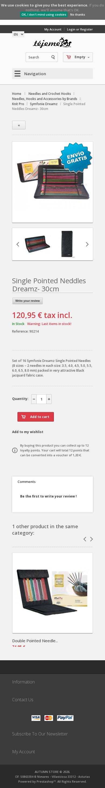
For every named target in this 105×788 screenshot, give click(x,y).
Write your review (27, 300)
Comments (27, 481)
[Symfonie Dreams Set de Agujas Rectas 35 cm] (37, 255)
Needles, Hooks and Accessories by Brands (44, 98)
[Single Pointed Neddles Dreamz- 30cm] (52, 218)
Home (16, 93)
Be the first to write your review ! (48, 496)
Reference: (20, 331)
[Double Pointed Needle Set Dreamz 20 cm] (52, 631)
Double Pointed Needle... (35, 640)
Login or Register (80, 29)
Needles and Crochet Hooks (50, 93)
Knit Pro (18, 104)
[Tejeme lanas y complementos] (52, 42)
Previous (17, 244)
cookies (22, 5)
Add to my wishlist (27, 432)
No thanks (77, 14)
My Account (52, 29)
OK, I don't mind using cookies (44, 14)
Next (87, 244)
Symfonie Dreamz (44, 104)
